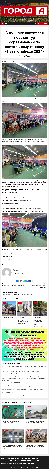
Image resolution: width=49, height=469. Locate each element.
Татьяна (4, 395)
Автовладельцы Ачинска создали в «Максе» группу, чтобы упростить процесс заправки (35, 423)
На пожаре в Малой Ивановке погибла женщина (13, 284)
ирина (3, 371)
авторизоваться (28, 294)
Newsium (31, 467)
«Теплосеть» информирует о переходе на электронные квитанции (24, 371)
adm (3, 385)
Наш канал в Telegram (42, 23)
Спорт (24, 29)
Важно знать (6, 406)
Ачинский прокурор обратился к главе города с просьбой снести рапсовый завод (27, 366)
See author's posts (19, 273)
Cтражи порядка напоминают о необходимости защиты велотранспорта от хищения (11, 423)
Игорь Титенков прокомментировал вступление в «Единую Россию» (25, 395)
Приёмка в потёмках (15, 382)
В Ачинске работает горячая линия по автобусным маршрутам (24, 373)
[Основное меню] (6, 23)
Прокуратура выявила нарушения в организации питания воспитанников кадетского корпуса (12, 447)
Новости (28, 406)
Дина (3, 366)
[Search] (35, 23)
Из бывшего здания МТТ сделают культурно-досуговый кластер (24, 376)
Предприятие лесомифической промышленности (39, 285)
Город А (5, 61)
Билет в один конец (14, 369)
